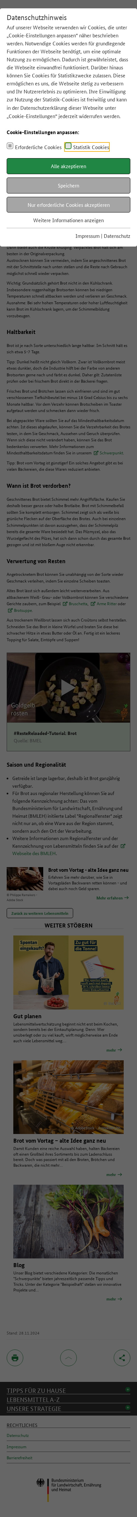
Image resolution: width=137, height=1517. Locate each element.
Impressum (87, 235)
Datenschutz (117, 235)
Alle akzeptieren (68, 165)
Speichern (68, 185)
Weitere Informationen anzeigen (68, 220)
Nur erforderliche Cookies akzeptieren (69, 204)
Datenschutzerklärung (43, 107)
